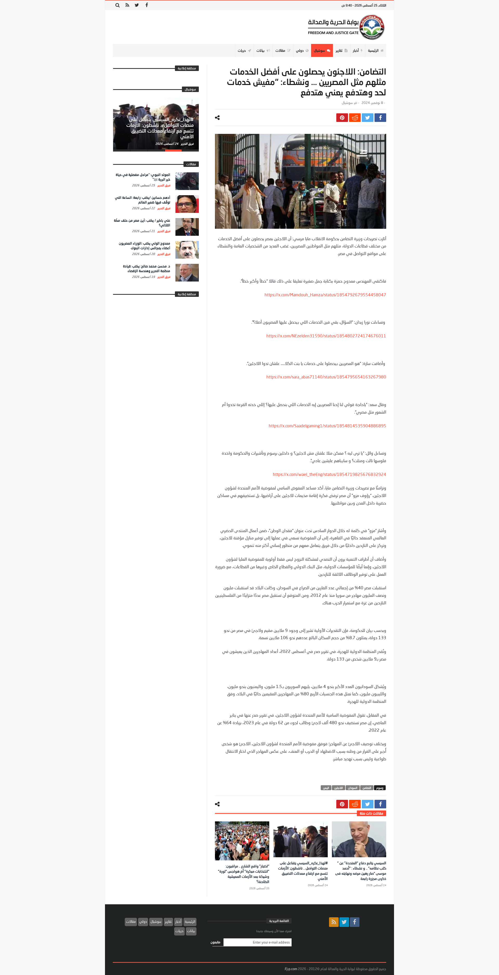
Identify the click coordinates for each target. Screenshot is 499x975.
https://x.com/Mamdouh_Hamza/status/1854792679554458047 (325, 294)
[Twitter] (137, 5)
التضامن (367, 787)
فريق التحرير (187, 143)
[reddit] (355, 117)
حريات (179, 931)
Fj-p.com (291, 969)
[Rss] (127, 5)
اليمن (326, 787)
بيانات (191, 931)
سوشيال (347, 103)
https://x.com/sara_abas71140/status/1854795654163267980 (326, 376)
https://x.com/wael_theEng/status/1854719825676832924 (329, 474)
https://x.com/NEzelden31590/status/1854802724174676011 (326, 335)
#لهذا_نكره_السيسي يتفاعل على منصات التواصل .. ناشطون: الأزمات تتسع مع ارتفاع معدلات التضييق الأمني (160, 127)
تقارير (168, 921)
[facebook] (380, 117)
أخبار (178, 921)
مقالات (131, 921)
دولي (143, 921)
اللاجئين (338, 787)
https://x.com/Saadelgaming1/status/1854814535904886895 (327, 425)
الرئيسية (190, 921)
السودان (352, 787)
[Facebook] (146, 5)
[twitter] (367, 117)
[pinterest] (342, 117)
